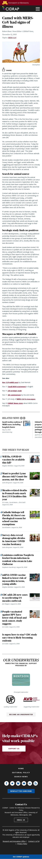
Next (24, 418)
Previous (21, 418)
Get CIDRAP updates (21, 857)
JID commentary (14, 395)
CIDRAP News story (15, 403)
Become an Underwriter (21, 714)
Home (21, 768)
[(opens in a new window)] (16, 2)
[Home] (10, 8)
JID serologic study (15, 391)
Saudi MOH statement (17, 387)
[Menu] (38, 9)
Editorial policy (21, 772)
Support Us (13, 748)
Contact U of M (33, 841)
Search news (21, 777)
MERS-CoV (12, 38)
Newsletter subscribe (21, 791)
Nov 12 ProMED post (10, 382)
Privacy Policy (22, 844)
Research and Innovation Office (14, 841)
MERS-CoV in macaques (26, 399)
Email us (21, 820)
